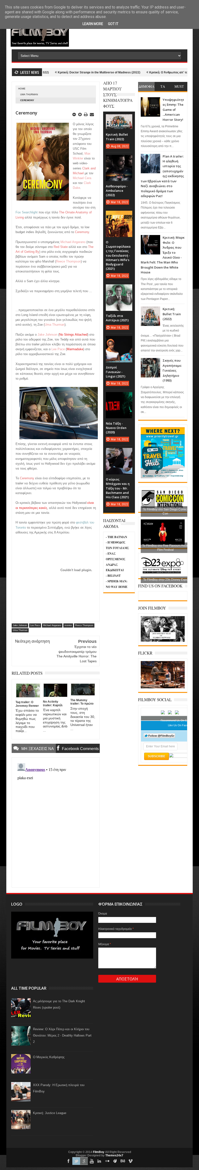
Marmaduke (75, 349)
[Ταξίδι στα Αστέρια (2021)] (119, 289)
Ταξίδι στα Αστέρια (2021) (117, 318)
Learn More (93, 24)
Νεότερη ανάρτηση (32, 641)
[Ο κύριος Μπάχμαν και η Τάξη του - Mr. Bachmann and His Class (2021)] (119, 453)
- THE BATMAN (116, 537)
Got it (113, 24)
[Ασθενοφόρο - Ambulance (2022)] (119, 160)
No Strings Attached (73, 334)
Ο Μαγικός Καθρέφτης (49, 1057)
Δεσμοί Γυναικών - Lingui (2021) (115, 371)
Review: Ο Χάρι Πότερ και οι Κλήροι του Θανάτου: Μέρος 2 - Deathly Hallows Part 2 (62, 1035)
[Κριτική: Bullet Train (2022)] (119, 119)
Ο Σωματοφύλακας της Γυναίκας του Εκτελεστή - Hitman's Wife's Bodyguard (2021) (118, 255)
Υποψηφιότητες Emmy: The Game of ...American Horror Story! (173, 109)
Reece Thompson (84, 625)
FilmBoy (98, 1152)
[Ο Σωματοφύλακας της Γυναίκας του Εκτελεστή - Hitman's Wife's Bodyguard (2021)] (119, 215)
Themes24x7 (114, 1155)
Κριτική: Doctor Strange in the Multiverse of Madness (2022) (77, 72)
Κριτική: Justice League (49, 1113)
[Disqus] (56, 822)
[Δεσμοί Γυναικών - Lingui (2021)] (119, 341)
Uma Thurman (29, 94)
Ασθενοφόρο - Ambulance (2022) (117, 190)
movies (68, 625)
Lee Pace (35, 625)
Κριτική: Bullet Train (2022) (172, 314)
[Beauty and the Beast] (163, 687)
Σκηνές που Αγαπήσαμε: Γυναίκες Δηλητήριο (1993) (172, 370)
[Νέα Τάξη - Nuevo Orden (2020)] (119, 397)
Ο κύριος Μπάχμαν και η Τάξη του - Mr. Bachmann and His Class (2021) (118, 488)
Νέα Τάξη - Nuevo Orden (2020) (116, 427)
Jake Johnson (20, 625)
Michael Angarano (52, 625)
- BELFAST (113, 576)
